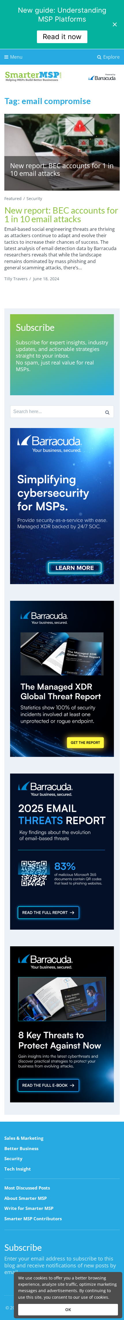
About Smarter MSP (25, 1198)
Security (34, 198)
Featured (13, 198)
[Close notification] (114, 24)
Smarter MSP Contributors (33, 1218)
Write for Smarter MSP (28, 1208)
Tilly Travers (16, 278)
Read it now (62, 36)
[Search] (107, 411)
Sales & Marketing (23, 1138)
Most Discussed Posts (27, 1188)
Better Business (21, 1148)
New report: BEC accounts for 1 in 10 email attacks (61, 214)
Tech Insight (17, 1169)
